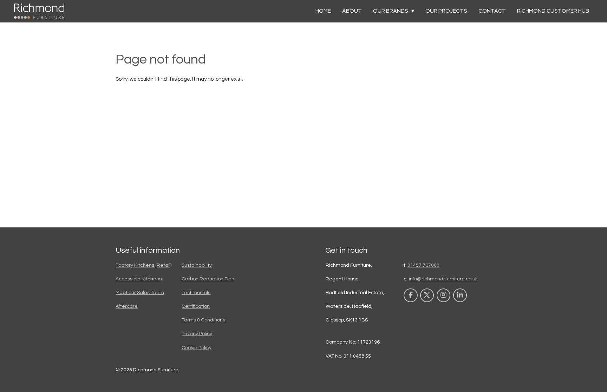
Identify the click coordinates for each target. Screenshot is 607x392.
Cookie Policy (196, 347)
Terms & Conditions (203, 320)
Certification (196, 306)
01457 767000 (423, 265)
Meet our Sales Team (140, 292)
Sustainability (197, 265)
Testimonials (196, 292)
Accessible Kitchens (139, 279)
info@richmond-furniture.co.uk (443, 279)
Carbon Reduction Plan (208, 279)
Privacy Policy (197, 333)
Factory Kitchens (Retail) (143, 265)
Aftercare (127, 306)
